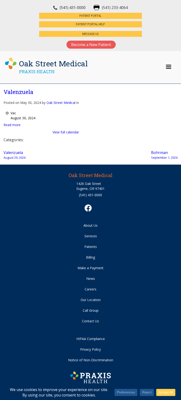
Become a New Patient (91, 44)
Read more (12, 125)
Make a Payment (90, 268)
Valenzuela (18, 92)
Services (90, 236)
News (90, 278)
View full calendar (66, 132)
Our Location (91, 300)
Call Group (91, 310)
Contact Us (90, 321)
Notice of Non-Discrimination (90, 360)
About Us (90, 225)
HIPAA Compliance (90, 338)
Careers (90, 289)
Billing (90, 257)
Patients (90, 246)
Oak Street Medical (60, 102)
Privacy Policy (90, 349)
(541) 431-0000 (73, 7)
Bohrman (164, 155)
